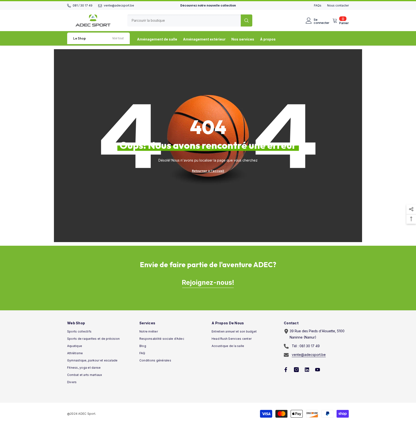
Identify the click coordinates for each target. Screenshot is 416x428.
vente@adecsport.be (119, 5)
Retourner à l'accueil (208, 171)
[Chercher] (189, 20)
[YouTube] (317, 370)
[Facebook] (286, 370)
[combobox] (184, 20)
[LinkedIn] (307, 370)
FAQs (317, 5)
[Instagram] (296, 370)
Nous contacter (338, 5)
